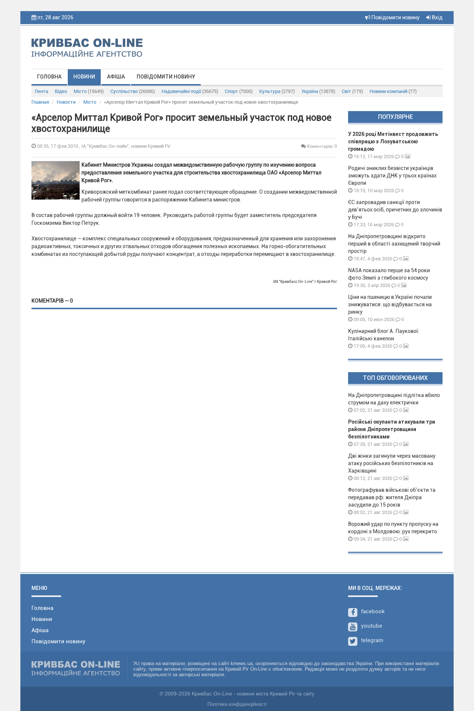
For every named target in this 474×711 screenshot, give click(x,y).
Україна (318, 91)
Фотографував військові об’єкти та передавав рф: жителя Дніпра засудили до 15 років (391, 497)
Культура (277, 91)
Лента (41, 91)
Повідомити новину (395, 17)
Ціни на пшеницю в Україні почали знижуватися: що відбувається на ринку (390, 304)
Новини (84, 77)
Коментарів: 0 (321, 146)
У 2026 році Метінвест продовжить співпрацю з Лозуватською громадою (393, 141)
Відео (61, 91)
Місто (89, 91)
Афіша (116, 77)
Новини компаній (393, 91)
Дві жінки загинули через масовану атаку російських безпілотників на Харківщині (391, 463)
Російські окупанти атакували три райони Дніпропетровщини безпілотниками (391, 429)
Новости (66, 102)
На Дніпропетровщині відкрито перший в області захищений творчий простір (394, 243)
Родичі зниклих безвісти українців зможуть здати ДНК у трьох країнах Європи (392, 175)
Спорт (239, 91)
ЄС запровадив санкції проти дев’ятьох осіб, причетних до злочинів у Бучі (395, 209)
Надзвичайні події (189, 91)
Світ (352, 91)
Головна (49, 77)
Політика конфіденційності (237, 704)
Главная (40, 102)
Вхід (437, 17)
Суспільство (132, 91)
